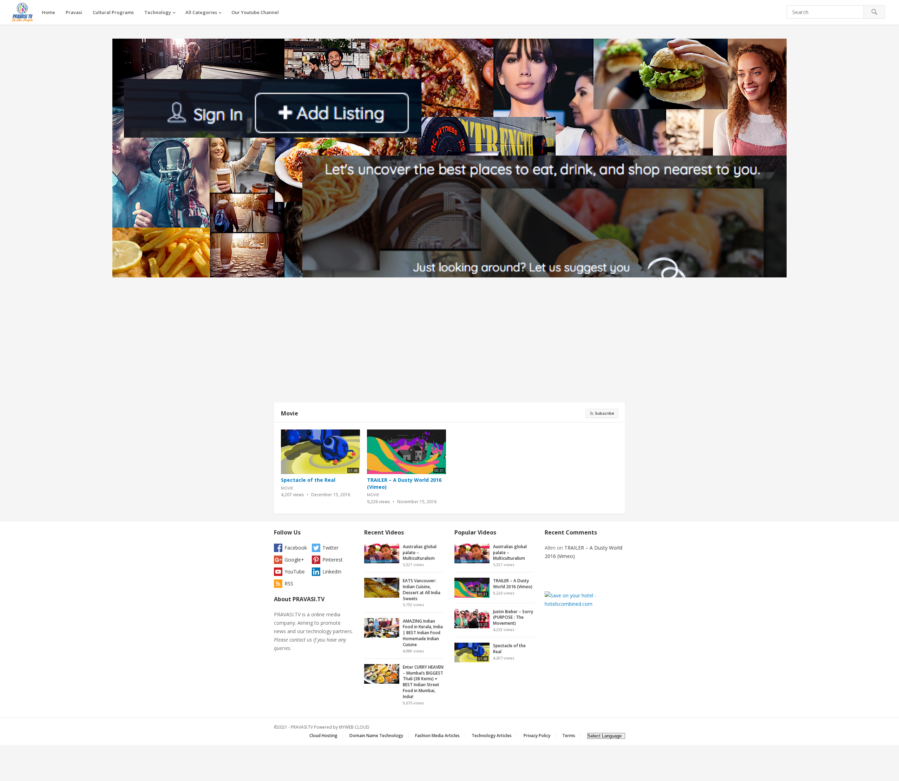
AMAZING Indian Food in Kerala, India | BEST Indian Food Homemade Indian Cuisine (423, 633)
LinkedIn (331, 571)
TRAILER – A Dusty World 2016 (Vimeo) (512, 584)
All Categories (201, 12)
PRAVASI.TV (302, 727)
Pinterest (332, 559)
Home (48, 12)
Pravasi (74, 12)
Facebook (295, 547)
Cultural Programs (113, 12)
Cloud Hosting (323, 736)
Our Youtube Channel (255, 12)
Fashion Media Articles (437, 736)
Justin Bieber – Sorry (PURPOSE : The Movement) (513, 617)
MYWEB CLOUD (354, 727)
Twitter (330, 547)
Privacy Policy (537, 736)
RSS (288, 583)
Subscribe (604, 413)
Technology (157, 12)
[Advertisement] (449, 342)
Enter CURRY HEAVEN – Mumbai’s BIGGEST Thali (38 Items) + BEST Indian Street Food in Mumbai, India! (423, 682)
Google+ (294, 559)
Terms (568, 736)
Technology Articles (492, 736)
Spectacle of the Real (308, 480)
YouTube (294, 571)
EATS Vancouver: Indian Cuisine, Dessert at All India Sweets (421, 589)
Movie (289, 413)
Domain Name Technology (376, 736)
